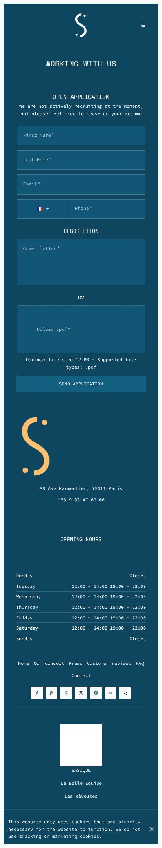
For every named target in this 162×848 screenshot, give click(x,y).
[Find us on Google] (66, 693)
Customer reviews (109, 663)
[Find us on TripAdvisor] (110, 693)
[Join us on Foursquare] (51, 693)
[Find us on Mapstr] (95, 693)
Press (76, 663)
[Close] (151, 829)
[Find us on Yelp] (125, 693)
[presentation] (81, 329)
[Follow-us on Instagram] (81, 693)
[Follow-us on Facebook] (36, 693)
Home (23, 663)
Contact (81, 675)
